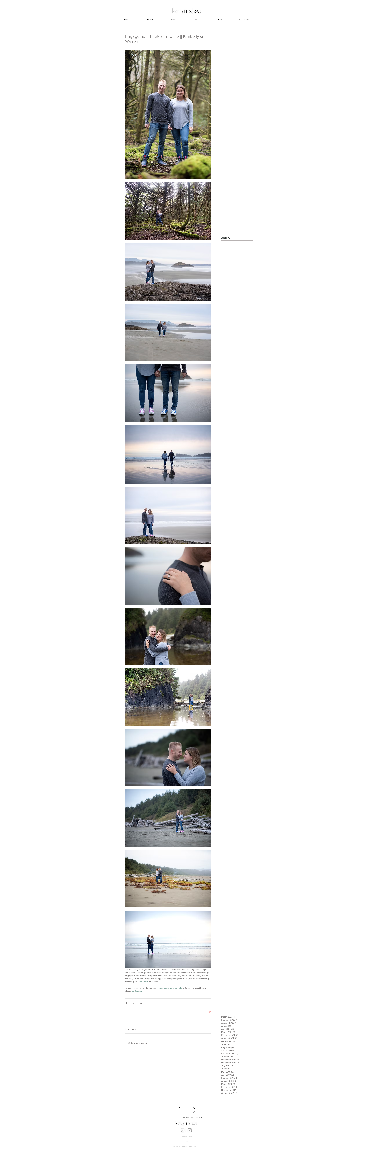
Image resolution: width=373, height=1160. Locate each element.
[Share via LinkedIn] (140, 1003)
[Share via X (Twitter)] (133, 1003)
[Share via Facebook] (126, 1003)
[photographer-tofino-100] (189, 1130)
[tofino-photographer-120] (183, 1130)
